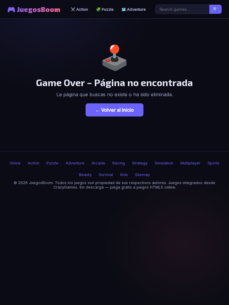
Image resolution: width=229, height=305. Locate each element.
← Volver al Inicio (114, 110)
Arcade (98, 163)
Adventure (75, 163)
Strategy (140, 163)
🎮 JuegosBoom (33, 9)
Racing (118, 163)
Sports (213, 163)
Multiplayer (190, 163)
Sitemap (142, 174)
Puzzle (52, 163)
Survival (106, 174)
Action (33, 163)
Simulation (164, 163)
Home (15, 163)
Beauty (85, 174)
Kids (124, 174)
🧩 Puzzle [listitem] (105, 9)
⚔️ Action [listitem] (79, 9)
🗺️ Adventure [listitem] (133, 9)
